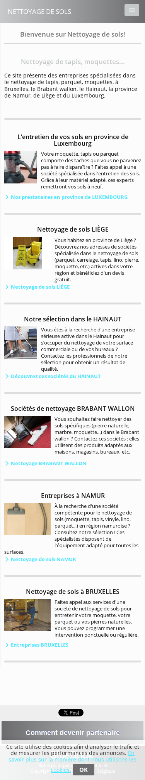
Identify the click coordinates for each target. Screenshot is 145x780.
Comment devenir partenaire (73, 732)
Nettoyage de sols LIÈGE (40, 286)
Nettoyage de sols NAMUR (43, 559)
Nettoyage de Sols (39, 11)
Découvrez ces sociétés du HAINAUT (55, 376)
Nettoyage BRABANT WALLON (48, 463)
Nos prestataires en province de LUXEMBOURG (69, 196)
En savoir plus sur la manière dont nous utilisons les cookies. (72, 761)
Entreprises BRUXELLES (39, 644)
